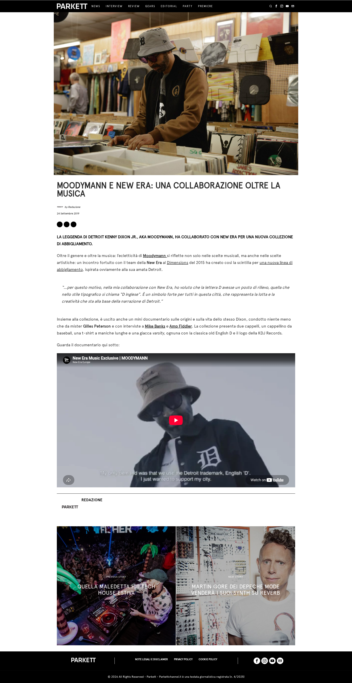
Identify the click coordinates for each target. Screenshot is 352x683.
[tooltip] (276, 6)
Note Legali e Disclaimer (151, 659)
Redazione (74, 207)
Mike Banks (155, 326)
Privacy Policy (183, 659)
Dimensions (177, 262)
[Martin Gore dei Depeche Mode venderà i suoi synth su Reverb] (235, 585)
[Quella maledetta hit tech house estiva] (116, 585)
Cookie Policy (208, 659)
